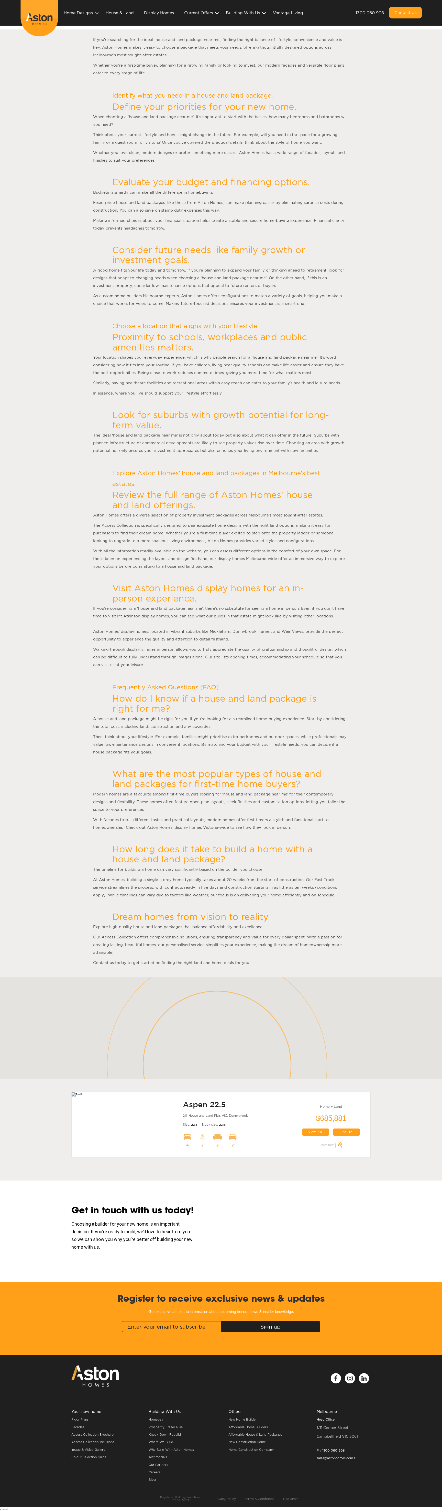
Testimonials (158, 1457)
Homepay (156, 1419)
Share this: (327, 1144)
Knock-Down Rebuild (165, 1434)
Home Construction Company (251, 1449)
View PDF (315, 1132)
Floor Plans (80, 1419)
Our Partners (158, 1464)
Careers (154, 1472)
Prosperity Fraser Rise (166, 1427)
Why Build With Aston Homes (171, 1449)
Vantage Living (288, 13)
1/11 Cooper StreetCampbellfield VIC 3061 (337, 1432)
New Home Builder (242, 1419)
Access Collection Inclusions (92, 1442)
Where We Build (161, 1442)
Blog (152, 1479)
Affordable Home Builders (248, 1427)
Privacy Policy (225, 1498)
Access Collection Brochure (92, 1434)
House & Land (120, 13)
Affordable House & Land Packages (255, 1434)
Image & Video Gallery (88, 1449)
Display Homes (159, 13)
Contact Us (405, 12)
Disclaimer (291, 1498)
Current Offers (198, 13)
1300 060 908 (370, 13)
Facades (77, 1427)
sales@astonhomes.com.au (337, 1458)
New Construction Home (247, 1442)
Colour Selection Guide (88, 1457)
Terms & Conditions (259, 1498)
